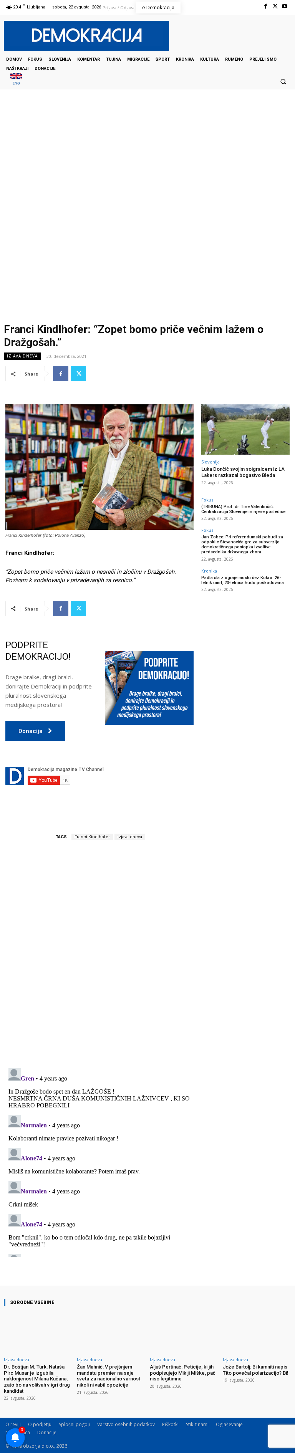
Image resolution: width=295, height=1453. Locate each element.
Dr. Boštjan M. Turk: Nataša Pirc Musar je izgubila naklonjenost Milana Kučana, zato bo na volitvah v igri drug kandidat (37, 1378)
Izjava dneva (22, 356)
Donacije (46, 1432)
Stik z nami (197, 1424)
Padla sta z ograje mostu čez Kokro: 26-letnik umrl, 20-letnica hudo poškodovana (242, 580)
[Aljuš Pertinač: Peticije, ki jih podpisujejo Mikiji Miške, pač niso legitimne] (184, 1333)
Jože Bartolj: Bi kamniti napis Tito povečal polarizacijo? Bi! (255, 1370)
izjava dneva (130, 836)
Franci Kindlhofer (92, 836)
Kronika (209, 571)
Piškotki (170, 1424)
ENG (16, 83)
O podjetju (39, 1424)
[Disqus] (99, 955)
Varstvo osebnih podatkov (126, 1424)
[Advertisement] (147, 166)
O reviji (13, 1424)
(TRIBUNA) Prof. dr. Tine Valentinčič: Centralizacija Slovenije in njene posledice (243, 509)
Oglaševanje (229, 1424)
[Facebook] (265, 6)
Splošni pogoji (74, 1424)
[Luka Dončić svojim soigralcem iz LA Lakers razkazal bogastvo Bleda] (245, 429)
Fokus (207, 500)
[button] (283, 81)
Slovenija (210, 462)
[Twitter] (275, 6)
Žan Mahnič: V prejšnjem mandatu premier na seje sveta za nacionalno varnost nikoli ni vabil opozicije (108, 1376)
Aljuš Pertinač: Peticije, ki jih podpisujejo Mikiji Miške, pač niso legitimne (182, 1373)
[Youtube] (285, 6)
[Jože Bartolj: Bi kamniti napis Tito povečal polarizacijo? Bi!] (257, 1333)
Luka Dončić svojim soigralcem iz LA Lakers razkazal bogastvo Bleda (243, 472)
